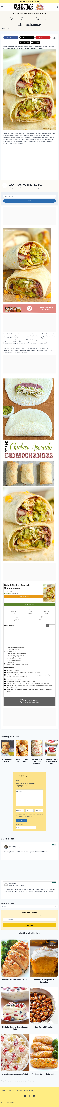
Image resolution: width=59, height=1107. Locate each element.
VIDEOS (25, 1090)
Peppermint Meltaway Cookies (37, 761)
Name (18, 810)
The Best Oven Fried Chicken (44, 1074)
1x (47, 626)
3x (53, 626)
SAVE (29, 201)
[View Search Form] (57, 7)
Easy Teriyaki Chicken (44, 1027)
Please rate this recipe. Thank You (25, 783)
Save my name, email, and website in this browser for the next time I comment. (30, 815)
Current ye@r (20, 824)
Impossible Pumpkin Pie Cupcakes (44, 981)
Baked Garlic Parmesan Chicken (15, 980)
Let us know (28, 702)
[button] (5, 594)
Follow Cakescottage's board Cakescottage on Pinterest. (17, 1081)
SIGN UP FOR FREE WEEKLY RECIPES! (29, 1)
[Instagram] (29, 1096)
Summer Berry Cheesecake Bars (51, 761)
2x (50, 626)
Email (28, 810)
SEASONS (19, 1090)
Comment (19, 791)
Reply (54, 844)
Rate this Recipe (24, 596)
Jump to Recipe (25, 42)
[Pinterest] (34, 1096)
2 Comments (6, 28)
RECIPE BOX (10, 1090)
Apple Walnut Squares (7, 760)
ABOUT (31, 1090)
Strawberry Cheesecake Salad (15, 1074)
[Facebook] (25, 1096)
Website (38, 810)
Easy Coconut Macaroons (22, 760)
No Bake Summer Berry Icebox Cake (15, 1028)
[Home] (13, 13)
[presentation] (7, 748)
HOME (4, 1090)
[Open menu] (2, 7)
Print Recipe (36, 42)
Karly (11, 846)
